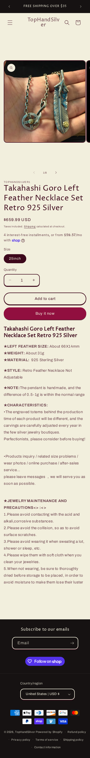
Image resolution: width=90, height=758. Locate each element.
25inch (15, 258)
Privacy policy (20, 739)
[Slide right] (56, 172)
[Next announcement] (80, 6)
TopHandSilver (25, 731)
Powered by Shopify (49, 731)
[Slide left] (34, 172)
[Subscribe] (72, 643)
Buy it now (45, 313)
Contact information (47, 747)
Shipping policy (73, 739)
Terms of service (47, 739)
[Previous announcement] (9, 6)
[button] (10, 22)
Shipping (30, 226)
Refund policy (77, 731)
